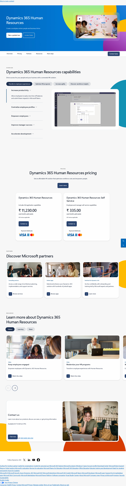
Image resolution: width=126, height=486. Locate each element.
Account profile (92, 466)
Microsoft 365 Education (71, 468)
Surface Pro (3, 466)
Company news (95, 475)
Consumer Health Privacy (8, 485)
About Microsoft (84, 475)
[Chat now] (123, 241)
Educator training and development (101, 468)
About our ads (64, 485)
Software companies (58, 475)
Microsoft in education (22, 468)
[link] (10, 54)
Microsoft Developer (88, 473)
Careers (76, 475)
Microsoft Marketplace (28, 475)
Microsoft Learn (100, 473)
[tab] (19, 84)
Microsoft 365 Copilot (64, 473)
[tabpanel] (62, 120)
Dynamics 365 (28, 473)
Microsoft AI (4, 473)
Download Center (102, 466)
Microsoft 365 (53, 466)
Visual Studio (70, 475)
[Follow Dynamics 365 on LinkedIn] (29, 459)
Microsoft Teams (76, 473)
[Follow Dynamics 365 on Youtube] (33, 459)
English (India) (4, 480)
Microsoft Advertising (50, 473)
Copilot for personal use (41, 466)
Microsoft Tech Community (12, 475)
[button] (79, 19)
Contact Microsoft (22, 485)
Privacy (30, 485)
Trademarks (56, 485)
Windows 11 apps (81, 466)
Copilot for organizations (25, 466)
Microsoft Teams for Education (53, 468)
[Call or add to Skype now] (123, 245)
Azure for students (13, 470)
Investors (116, 475)
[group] (34, 357)
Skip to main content (7, 1)
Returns (2, 468)
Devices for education (36, 468)
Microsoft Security (14, 473)
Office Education (84, 468)
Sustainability (4, 478)
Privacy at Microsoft (106, 475)
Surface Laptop (12, 466)
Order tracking (10, 468)
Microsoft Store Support (116, 466)
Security (122, 475)
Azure (22, 473)
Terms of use (48, 485)
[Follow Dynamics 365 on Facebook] (38, 459)
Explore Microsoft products (67, 466)
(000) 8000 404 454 (26, 438)
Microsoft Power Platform (44, 475)
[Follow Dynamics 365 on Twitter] (24, 459)
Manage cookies (38, 485)
